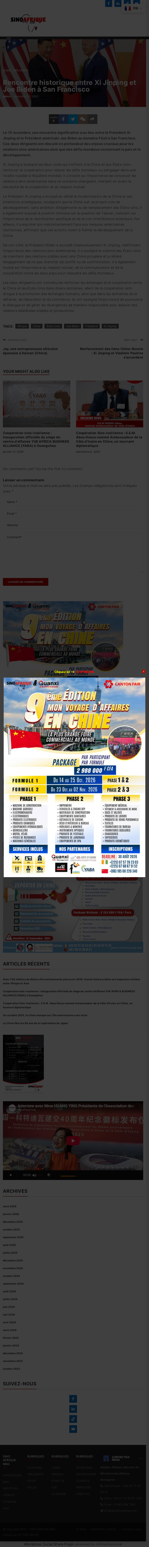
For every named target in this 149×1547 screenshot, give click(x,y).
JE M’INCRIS (85, 672)
